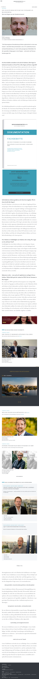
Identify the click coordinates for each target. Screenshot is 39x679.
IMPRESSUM (6, 677)
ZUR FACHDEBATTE (19, 476)
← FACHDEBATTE (3, 6)
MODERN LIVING (4, 675)
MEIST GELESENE (7, 667)
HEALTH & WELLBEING (27, 674)
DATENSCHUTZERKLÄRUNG (14, 677)
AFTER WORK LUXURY (20, 674)
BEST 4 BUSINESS (6, 674)
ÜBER (2, 677)
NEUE (2, 667)
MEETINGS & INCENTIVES (13, 674)
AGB (9, 677)
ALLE (2, 674)
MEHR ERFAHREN (19, 192)
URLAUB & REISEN (33, 674)
